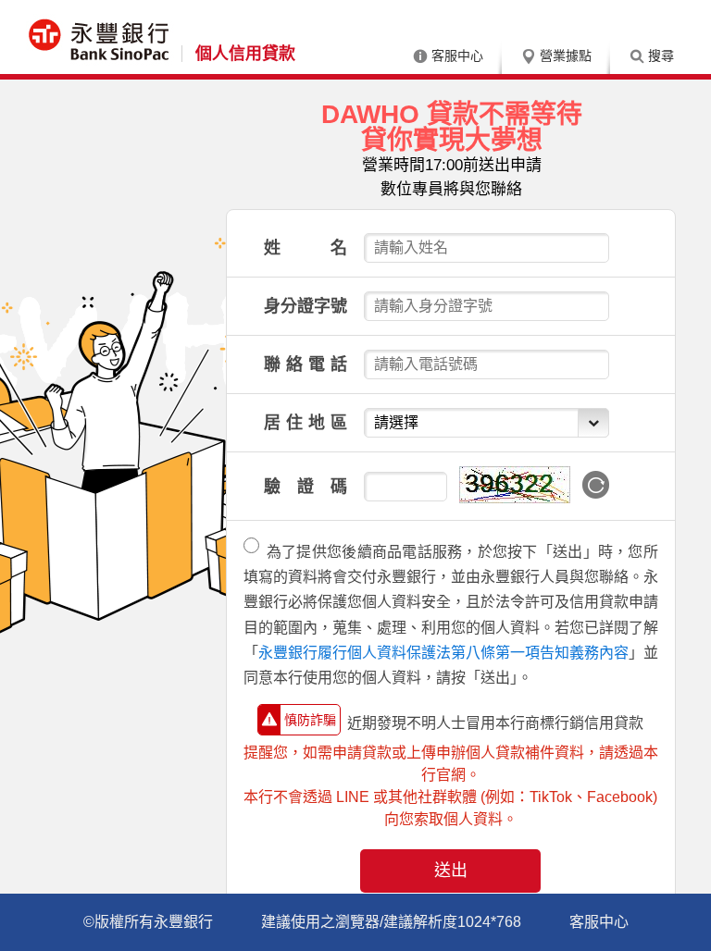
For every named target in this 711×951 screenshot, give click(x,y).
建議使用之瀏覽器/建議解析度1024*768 (391, 922)
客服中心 (457, 55)
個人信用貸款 (245, 53)
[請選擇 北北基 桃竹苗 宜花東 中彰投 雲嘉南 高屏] (486, 423)
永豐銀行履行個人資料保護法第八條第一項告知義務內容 (443, 653)
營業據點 (566, 55)
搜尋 (661, 55)
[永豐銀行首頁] (100, 43)
